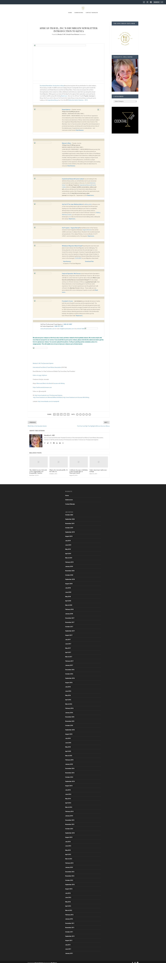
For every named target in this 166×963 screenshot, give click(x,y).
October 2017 (69, 626)
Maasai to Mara (66, 143)
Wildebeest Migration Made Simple (72, 246)
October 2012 (69, 880)
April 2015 (68, 751)
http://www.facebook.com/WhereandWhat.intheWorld (48, 397)
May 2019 (68, 549)
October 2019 (69, 527)
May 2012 (68, 901)
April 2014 (68, 803)
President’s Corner (67, 301)
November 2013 (69, 824)
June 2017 (68, 644)
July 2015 (68, 738)
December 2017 (69, 618)
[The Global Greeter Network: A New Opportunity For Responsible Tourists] (38, 462)
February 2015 (69, 760)
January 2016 (69, 712)
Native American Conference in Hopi (98, 470)
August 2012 (68, 889)
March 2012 (68, 910)
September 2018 (70, 579)
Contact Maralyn (92, 12)
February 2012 (69, 914)
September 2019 (70, 532)
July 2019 (68, 540)
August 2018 (68, 583)
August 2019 (68, 536)
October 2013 (69, 828)
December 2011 (69, 923)
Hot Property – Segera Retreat (70, 228)
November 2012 (69, 876)
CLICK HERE (78, 258)
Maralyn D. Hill (61, 34)
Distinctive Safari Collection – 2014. (78, 100)
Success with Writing (59, 383)
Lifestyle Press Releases (72, 34)
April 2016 (68, 699)
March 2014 (68, 807)
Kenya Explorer (66, 109)
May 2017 (68, 648)
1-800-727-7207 (58, 326)
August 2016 (68, 682)
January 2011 (69, 953)
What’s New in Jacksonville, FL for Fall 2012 (58, 470)
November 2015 (69, 721)
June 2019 (68, 545)
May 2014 (68, 798)
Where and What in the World (44, 383)
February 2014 (69, 811)
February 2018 (69, 609)
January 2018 (69, 613)
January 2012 (69, 919)
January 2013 (69, 867)
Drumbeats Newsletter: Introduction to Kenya (52, 85)
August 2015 (68, 734)
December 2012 (69, 871)
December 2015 (69, 717)
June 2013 (68, 846)
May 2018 (68, 596)
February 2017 (69, 661)
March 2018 (68, 605)
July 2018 (68, 588)
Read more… (64, 96)
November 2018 (69, 570)
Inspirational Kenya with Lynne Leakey (72, 179)
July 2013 (68, 841)
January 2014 (69, 815)
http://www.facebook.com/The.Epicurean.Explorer (48, 395)
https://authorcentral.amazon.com (42, 387)
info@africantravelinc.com (66, 328)
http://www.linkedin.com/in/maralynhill (48, 401)
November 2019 (69, 523)
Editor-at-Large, (37, 375)
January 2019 (69, 566)
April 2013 (68, 854)
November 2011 (69, 927)
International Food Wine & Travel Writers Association (47, 367)
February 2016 (69, 708)
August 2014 (68, 785)
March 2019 (68, 558)
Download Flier (89, 261)
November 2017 (69, 622)
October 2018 (69, 575)
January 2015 (69, 764)
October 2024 (69, 515)
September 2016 (70, 678)
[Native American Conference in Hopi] (99, 462)
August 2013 (68, 837)
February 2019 (69, 562)
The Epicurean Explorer (47, 363)
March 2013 (68, 858)
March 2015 (68, 755)
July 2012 (68, 893)
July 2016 (68, 687)
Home (70, 12)
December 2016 (69, 669)
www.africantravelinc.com (47, 328)
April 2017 (68, 652)
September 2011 (70, 936)
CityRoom (44, 375)
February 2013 (69, 863)
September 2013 (70, 833)
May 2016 (68, 695)
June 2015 (68, 742)
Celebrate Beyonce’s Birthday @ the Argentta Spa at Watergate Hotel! (79, 471)
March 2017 (68, 656)
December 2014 (69, 768)
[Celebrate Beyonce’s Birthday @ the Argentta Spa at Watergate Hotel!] (79, 462)
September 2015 (70, 730)
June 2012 (68, 897)
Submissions (78, 12)
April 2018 (68, 601)
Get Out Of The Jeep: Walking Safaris (72, 204)
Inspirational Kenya (53, 100)
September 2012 (70, 884)
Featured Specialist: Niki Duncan (71, 273)
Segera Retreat (87, 229)
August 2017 (68, 635)
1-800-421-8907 (67, 324)
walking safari (88, 204)
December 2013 (69, 820)
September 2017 (70, 631)
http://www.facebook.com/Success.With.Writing (76, 397)
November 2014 (69, 773)
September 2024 (70, 519)
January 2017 (69, 665)
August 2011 (68, 940)
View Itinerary (80, 130)
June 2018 (68, 592)
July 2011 (68, 944)
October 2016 (69, 674)
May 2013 (68, 850)
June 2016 (68, 691)
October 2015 (69, 725)
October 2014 (69, 777)
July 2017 (68, 639)
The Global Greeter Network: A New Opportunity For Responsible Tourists (38, 471)
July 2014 (68, 790)
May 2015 (68, 747)
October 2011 (69, 932)
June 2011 (68, 949)
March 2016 (68, 704)
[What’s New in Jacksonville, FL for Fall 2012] (58, 462)
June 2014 (68, 794)
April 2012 (68, 906)
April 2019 (68, 553)
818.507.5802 (81, 328)
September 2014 (70, 781)
